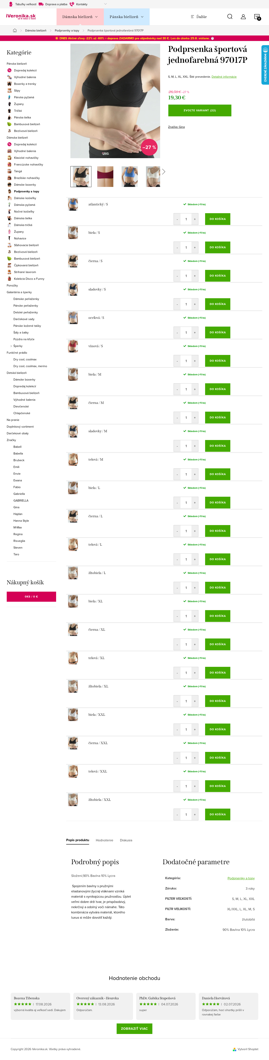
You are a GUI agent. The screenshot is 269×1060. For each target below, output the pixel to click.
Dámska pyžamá (24, 205)
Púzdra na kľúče (23, 339)
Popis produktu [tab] (77, 840)
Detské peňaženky (25, 312)
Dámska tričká (23, 225)
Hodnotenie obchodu (134, 978)
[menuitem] (80, 16)
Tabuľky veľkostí (25, 4)
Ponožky (12, 285)
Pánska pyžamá (24, 97)
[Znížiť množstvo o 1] (177, 219)
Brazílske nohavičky (27, 178)
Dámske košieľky (25, 198)
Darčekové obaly (18, 433)
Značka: (176, 127)
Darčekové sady (23, 319)
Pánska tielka (22, 117)
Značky (11, 440)
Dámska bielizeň (17, 137)
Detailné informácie (224, 77)
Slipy (17, 90)
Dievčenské (21, 406)
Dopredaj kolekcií (25, 70)
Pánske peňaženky (25, 305)
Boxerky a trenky (25, 84)
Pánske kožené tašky (27, 326)
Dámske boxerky (25, 185)
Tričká (18, 111)
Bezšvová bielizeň (26, 131)
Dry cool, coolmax (25, 359)
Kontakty (81, 4)
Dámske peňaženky (26, 299)
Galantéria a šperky (19, 292)
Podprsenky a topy (26, 191)
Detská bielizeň (17, 373)
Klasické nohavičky (26, 158)
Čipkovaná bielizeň (26, 265)
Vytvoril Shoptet (248, 1049)
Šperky (17, 346)
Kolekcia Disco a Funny (29, 279)
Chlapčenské (21, 413)
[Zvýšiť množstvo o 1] (194, 219)
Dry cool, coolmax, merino (30, 366)
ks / (31, 597)
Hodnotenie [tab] (104, 840)
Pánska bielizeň (17, 64)
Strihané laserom (25, 272)
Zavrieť (198, 125)
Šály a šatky (21, 332)
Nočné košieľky (24, 211)
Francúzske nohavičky (28, 164)
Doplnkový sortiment (20, 426)
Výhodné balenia (25, 77)
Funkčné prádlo (17, 353)
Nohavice (20, 238)
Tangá (18, 171)
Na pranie (13, 420)
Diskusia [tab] (126, 840)
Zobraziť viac (134, 1028)
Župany (19, 104)
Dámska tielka (23, 218)
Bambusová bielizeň (27, 124)
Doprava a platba (56, 4)
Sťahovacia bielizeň (26, 245)
